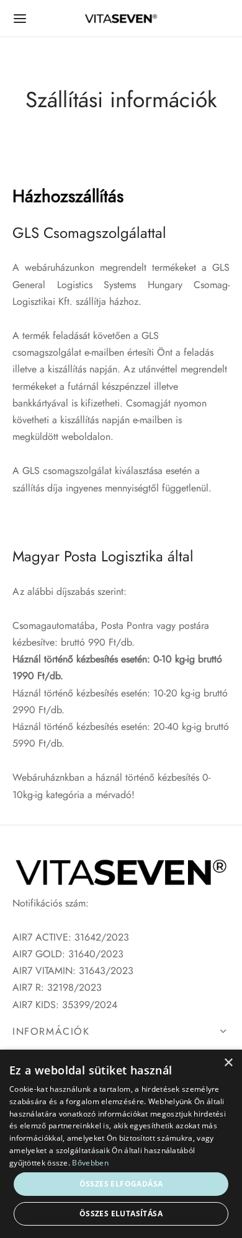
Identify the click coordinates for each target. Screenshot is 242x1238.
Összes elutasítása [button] (121, 1213)
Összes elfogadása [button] (121, 1184)
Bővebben (90, 1162)
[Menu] (19, 18)
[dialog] (121, 1144)
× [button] (228, 1063)
